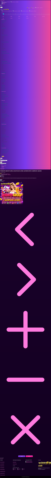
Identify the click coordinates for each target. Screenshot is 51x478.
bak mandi (3, 145)
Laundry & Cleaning (4, 139)
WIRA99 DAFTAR (2, 471)
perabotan (3, 97)
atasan (2, 43)
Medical (2, 140)
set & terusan (3, 30)
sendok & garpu (3, 112)
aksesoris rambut (3, 26)
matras (3, 99)
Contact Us (41, 7)
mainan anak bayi (4, 152)
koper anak (3, 79)
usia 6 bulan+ (3, 77)
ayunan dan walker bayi (5, 149)
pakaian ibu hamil (4, 61)
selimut (3, 92)
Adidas (11, 16)
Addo (3, 16)
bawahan (3, 44)
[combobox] (3, 160)
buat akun (3, 166)
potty (2, 143)
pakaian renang (4, 51)
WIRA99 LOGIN (2, 473)
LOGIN (22, 456)
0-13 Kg (3, 82)
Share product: (2, 181)
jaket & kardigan (3, 48)
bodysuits (3, 33)
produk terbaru (4, 20)
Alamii (27, 16)
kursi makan (3, 123)
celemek (3, 106)
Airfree (19, 16)
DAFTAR (29, 456)
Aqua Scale (43, 16)
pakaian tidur (3, 29)
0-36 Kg (3, 83)
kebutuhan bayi (4, 28)
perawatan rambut (4, 130)
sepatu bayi (3, 36)
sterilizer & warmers (5, 103)
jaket (2, 58)
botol (2, 101)
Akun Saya (1, 157)
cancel (5, 163)
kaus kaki (3, 40)
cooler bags (3, 121)
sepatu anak (3, 37)
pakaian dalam (3, 59)
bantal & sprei (4, 94)
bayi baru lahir (3, 76)
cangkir (2, 109)
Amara (35, 16)
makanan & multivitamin (5, 115)
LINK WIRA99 (2, 467)
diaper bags (3, 88)
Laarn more (9, 174)
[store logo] (6, 9)
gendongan (3, 85)
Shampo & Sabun (4, 129)
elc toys (2, 155)
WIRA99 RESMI (2, 469)
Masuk (1, 158)
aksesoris (3, 49)
